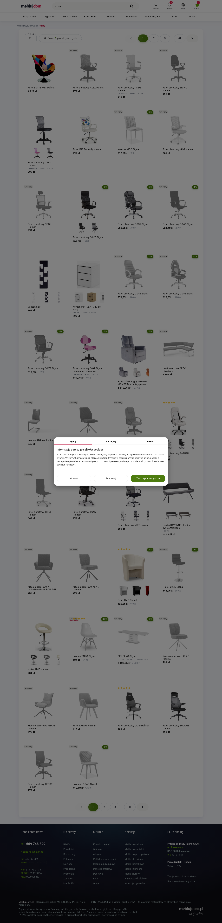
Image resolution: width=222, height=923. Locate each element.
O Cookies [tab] (149, 441)
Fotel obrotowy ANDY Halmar (129, 89)
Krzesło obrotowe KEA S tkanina (86, 588)
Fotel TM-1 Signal (127, 600)
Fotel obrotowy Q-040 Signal (178, 224)
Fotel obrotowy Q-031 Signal (133, 224)
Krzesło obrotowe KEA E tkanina (176, 657)
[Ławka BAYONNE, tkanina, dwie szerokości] (178, 493)
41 (179, 38)
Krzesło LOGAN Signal (85, 784)
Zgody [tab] (73, 441)
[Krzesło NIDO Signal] (133, 130)
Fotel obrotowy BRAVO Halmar (175, 89)
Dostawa (98, 873)
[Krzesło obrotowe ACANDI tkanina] (88, 421)
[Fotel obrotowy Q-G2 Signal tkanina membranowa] (88, 349)
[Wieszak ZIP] (43, 274)
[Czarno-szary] (50, 153)
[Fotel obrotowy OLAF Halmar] (133, 706)
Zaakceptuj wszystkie (148, 478)
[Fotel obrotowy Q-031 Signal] (133, 205)
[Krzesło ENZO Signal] (88, 637)
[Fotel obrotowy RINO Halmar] (133, 421)
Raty (95, 878)
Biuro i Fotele (90, 16)
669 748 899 (35, 844)
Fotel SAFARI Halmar (84, 725)
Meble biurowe (133, 873)
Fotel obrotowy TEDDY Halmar (40, 785)
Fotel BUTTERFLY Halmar (41, 87)
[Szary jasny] (137, 372)
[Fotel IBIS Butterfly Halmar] (88, 130)
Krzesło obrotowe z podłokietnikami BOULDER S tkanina (43, 588)
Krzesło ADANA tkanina (40, 440)
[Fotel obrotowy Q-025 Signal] (88, 205)
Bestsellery (69, 854)
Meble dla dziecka (134, 859)
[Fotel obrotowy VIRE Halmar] (133, 493)
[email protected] (38, 862)
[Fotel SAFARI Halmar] (88, 706)
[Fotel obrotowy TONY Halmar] (88, 493)
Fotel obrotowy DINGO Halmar (40, 164)
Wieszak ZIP (34, 306)
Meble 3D (68, 883)
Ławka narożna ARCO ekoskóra (174, 369)
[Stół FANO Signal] (133, 637)
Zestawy (67, 878)
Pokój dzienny (29, 16)
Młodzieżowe (70, 16)
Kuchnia (111, 16)
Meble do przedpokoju (137, 854)
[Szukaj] (132, 6)
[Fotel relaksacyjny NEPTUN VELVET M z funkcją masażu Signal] (133, 349)
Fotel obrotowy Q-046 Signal (133, 293)
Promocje (68, 873)
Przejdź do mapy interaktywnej (183, 843)
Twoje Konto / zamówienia (181, 876)
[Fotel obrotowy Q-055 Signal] (178, 274)
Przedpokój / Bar (152, 16)
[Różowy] (37, 153)
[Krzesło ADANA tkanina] (43, 421)
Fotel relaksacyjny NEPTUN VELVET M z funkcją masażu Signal (133, 383)
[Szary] (124, 372)
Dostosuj (111, 478)
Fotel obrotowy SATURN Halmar (176, 455)
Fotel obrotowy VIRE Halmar (133, 525)
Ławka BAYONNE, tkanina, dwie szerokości (177, 526)
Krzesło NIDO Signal (128, 149)
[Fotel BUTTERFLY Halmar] (43, 69)
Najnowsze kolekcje (136, 878)
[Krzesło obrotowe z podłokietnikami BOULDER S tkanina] (43, 568)
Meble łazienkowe (134, 864)
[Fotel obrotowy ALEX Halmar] (88, 69)
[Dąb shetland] (92, 297)
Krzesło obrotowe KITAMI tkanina (41, 727)
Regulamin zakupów (104, 864)
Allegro (97, 854)
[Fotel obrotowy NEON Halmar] (43, 205)
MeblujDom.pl (26, 902)
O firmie (97, 849)
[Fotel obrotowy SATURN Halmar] (178, 421)
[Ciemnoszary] (172, 516)
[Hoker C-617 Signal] (178, 568)
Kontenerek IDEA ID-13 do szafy (87, 308)
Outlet (96, 883)
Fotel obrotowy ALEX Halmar (88, 87)
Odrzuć (74, 478)
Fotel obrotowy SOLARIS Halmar (176, 727)
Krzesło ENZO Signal (84, 656)
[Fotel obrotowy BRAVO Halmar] (178, 69)
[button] (156, 6)
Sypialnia (49, 16)
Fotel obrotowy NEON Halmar (40, 225)
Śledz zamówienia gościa (181, 881)
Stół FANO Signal (127, 656)
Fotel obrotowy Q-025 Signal (88, 237)
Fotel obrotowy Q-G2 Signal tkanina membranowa (87, 369)
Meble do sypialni (134, 849)
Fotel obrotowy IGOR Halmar (178, 149)
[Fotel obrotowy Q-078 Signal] (43, 349)
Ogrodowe (131, 16)
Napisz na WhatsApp (32, 851)
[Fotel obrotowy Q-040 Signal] (178, 205)
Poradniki (68, 849)
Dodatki (193, 16)
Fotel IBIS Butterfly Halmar (87, 149)
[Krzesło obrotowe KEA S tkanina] (88, 568)
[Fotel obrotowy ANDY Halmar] (133, 69)
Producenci (69, 868)
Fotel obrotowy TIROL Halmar (39, 513)
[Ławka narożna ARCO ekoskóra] (178, 349)
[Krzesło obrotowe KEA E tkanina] (178, 637)
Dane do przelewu (102, 868)
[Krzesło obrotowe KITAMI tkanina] (43, 706)
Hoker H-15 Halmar (38, 669)
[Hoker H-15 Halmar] (43, 637)
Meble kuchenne (133, 868)
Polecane (68, 859)
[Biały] (34, 297)
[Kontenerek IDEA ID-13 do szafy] (88, 274)
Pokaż (30, 34)
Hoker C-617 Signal (173, 587)
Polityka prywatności (104, 859)
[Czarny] (82, 228)
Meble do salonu (134, 844)
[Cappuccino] (185, 516)
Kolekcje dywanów (135, 883)
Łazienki (173, 16)
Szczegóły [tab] (111, 441)
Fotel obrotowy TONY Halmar (84, 513)
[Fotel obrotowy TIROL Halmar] (43, 493)
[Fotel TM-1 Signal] (133, 568)
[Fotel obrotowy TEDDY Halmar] (43, 765)
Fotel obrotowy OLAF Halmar (133, 725)
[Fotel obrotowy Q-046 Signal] (133, 274)
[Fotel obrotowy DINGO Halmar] (43, 130)
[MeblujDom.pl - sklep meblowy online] (31, 6)
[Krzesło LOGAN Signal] (88, 765)
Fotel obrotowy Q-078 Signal (43, 368)
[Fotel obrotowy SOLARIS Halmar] (178, 706)
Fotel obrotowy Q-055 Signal (178, 293)
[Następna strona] (192, 38)
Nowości (68, 864)
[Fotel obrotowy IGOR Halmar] (178, 130)
